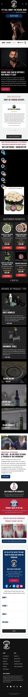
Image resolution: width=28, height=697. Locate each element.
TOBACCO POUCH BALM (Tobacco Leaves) (21, 235)
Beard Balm (5, 658)
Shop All (15, 280)
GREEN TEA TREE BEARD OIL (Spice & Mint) (7, 263)
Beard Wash (5, 664)
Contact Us (16, 656)
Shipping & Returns (18, 664)
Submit (14, 631)
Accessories (6, 669)
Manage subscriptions (14, 694)
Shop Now (7, 357)
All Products (6, 656)
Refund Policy (17, 661)
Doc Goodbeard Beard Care (15, 693)
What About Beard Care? (14, 569)
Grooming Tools (9, 347)
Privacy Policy (17, 658)
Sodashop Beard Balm (21, 263)
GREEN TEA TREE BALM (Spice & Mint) (7, 235)
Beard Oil (5, 661)
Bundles (5, 666)
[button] (2, 4)
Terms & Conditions (18, 666)
